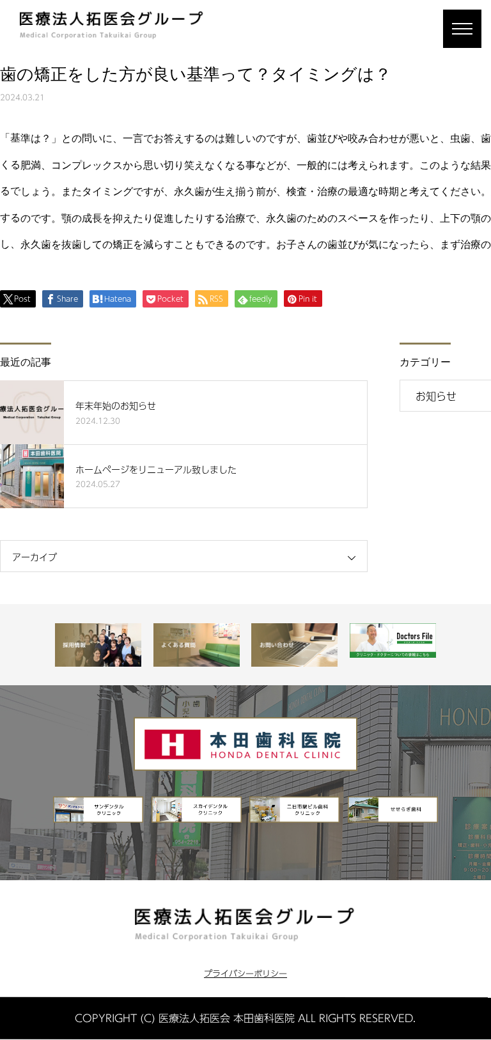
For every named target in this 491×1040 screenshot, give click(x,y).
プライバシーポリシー (245, 974)
